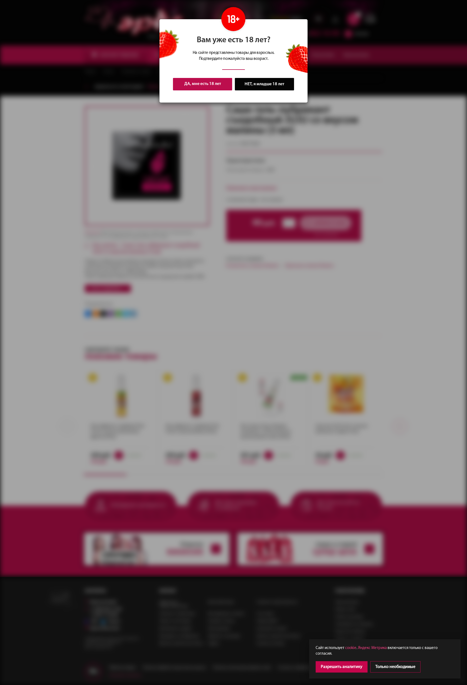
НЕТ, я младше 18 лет (264, 84)
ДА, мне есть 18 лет (202, 84)
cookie (350, 648)
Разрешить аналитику (341, 667)
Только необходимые (395, 667)
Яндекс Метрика (372, 648)
